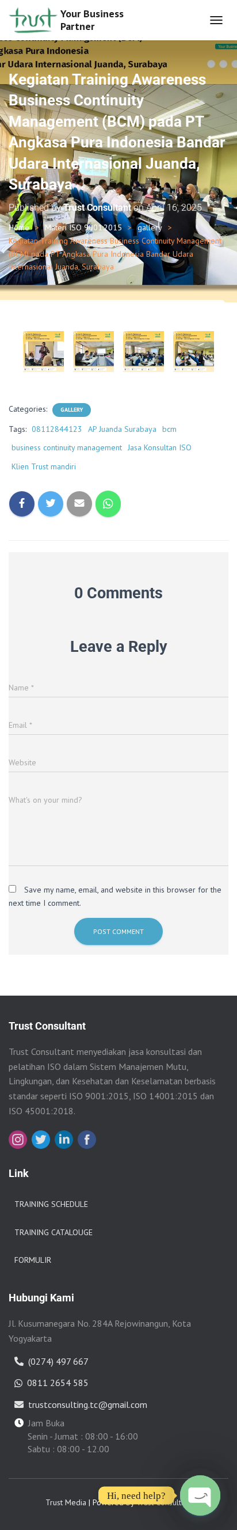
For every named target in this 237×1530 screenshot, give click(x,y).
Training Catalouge (53, 1232)
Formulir (32, 1260)
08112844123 (57, 429)
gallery (149, 227)
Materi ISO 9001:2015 (83, 227)
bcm (169, 429)
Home (19, 227)
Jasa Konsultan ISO (160, 447)
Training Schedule (51, 1204)
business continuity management (67, 447)
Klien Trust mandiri (44, 466)
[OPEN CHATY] (200, 1495)
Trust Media (65, 1502)
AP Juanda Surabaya (122, 429)
